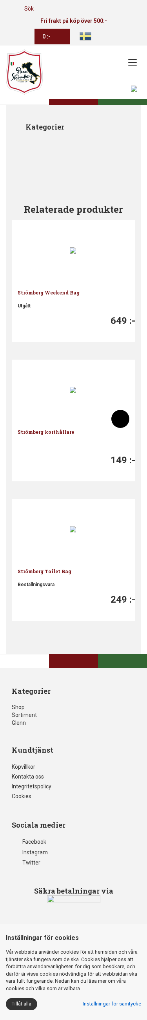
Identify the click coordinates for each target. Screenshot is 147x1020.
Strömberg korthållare (46, 432)
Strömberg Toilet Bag (44, 571)
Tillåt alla (21, 1004)
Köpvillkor (23, 767)
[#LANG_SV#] (85, 36)
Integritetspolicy (31, 786)
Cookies (21, 796)
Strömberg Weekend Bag (49, 292)
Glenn (19, 723)
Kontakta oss (28, 776)
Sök (29, 8)
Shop (18, 707)
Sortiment (24, 715)
